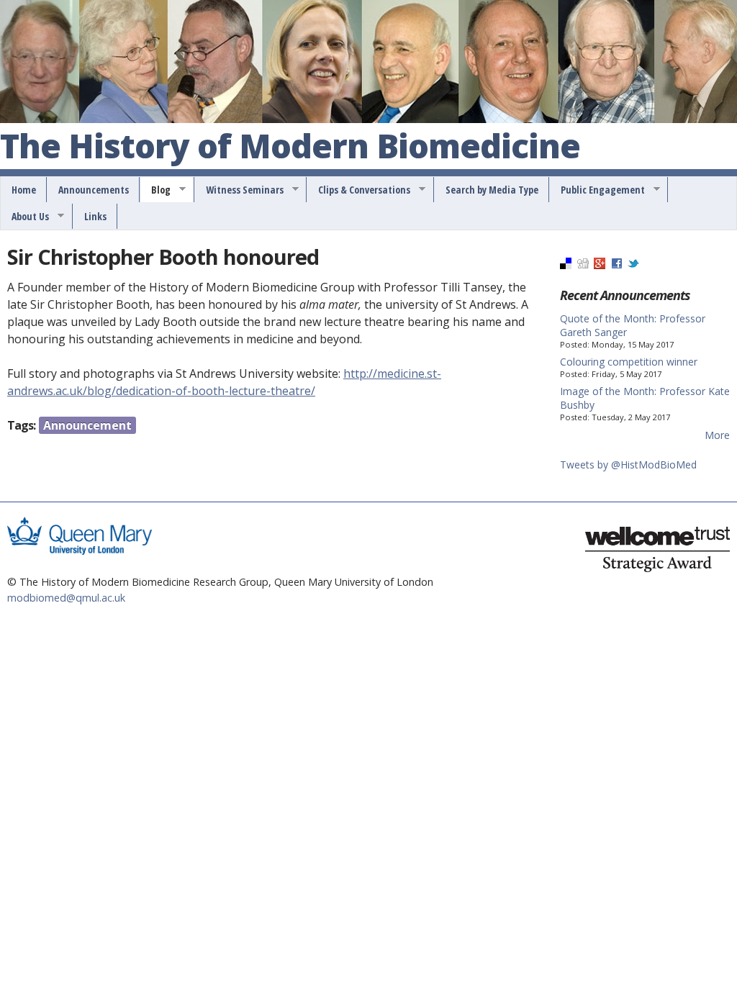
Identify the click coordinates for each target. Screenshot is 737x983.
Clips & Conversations (359, 190)
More (717, 435)
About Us (25, 216)
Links (95, 216)
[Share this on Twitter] (633, 265)
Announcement (87, 425)
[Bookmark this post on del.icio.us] (565, 265)
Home (24, 189)
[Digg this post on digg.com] (583, 265)
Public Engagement (598, 190)
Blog (156, 190)
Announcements (93, 189)
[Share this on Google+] (599, 265)
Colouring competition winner (628, 361)
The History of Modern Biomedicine (290, 147)
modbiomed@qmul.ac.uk (66, 597)
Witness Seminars (240, 190)
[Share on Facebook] (617, 265)
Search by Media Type (492, 189)
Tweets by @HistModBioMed (628, 464)
